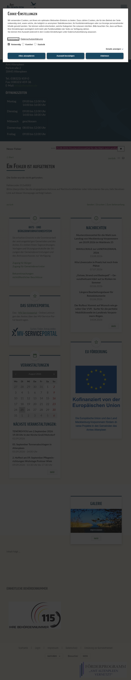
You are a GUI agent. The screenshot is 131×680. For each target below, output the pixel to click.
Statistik (41, 44)
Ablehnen (104, 56)
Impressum (13, 39)
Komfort (29, 44)
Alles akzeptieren (26, 56)
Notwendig (16, 44)
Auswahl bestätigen (65, 56)
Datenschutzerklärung (32, 39)
